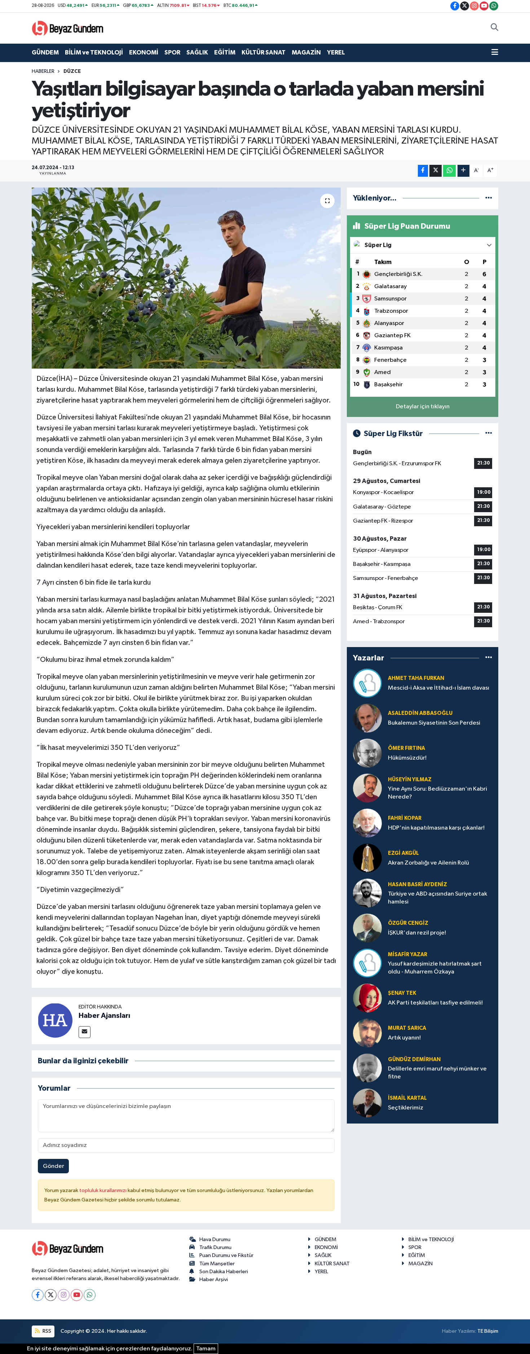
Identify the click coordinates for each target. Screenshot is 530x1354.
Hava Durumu (214, 1239)
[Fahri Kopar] (367, 823)
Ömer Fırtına (406, 748)
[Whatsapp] (90, 1295)
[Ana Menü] (494, 52)
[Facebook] (38, 1295)
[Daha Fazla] (463, 171)
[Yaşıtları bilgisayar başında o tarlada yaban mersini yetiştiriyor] (186, 278)
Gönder (53, 1166)
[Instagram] (64, 1295)
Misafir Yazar (407, 954)
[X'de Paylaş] (435, 171)
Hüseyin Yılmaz (410, 779)
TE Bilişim (487, 1331)
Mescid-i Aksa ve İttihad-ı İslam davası (438, 688)
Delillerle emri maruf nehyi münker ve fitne (437, 1073)
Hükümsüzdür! (407, 758)
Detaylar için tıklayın (423, 407)
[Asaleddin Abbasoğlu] (367, 718)
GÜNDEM (45, 52)
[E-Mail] (84, 1032)
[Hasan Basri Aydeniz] (367, 893)
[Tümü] (488, 198)
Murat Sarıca (407, 1028)
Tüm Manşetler (217, 1263)
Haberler (43, 71)
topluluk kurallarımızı (103, 1190)
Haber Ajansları (104, 1015)
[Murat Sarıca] (367, 1033)
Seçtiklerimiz (405, 1108)
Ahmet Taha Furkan (416, 678)
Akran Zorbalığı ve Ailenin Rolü (428, 863)
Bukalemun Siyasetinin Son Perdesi (434, 723)
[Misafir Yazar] (367, 963)
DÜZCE (72, 71)
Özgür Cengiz (408, 923)
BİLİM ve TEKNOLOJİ (94, 52)
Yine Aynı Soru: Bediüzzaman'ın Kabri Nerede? (437, 793)
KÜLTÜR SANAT (264, 52)
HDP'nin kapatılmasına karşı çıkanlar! (436, 828)
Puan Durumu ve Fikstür (226, 1255)
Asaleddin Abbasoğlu (420, 713)
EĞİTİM (224, 52)
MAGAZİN (306, 52)
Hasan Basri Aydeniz (417, 884)
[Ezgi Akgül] (367, 858)
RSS (46, 1331)
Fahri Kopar (404, 818)
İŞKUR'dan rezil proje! (417, 933)
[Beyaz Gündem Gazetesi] (68, 28)
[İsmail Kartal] (367, 1103)
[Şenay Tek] (367, 998)
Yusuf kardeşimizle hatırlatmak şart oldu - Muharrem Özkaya (435, 968)
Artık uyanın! (404, 1038)
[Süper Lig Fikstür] (488, 434)
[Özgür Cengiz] (367, 928)
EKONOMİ (143, 52)
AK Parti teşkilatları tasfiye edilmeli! (435, 1003)
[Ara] (494, 28)
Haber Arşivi (213, 1279)
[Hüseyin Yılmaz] (367, 788)
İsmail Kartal (407, 1098)
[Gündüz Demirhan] (367, 1068)
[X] (51, 1295)
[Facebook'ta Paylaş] (423, 171)
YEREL (336, 52)
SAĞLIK (197, 52)
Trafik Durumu (215, 1247)
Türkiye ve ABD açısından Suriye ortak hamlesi (437, 898)
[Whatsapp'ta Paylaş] (449, 171)
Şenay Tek (402, 993)
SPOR (172, 52)
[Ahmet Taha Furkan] (367, 683)
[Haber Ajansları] (55, 1020)
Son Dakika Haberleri (223, 1271)
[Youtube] (77, 1295)
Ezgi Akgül (403, 853)
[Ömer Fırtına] (367, 753)
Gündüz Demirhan (414, 1059)
